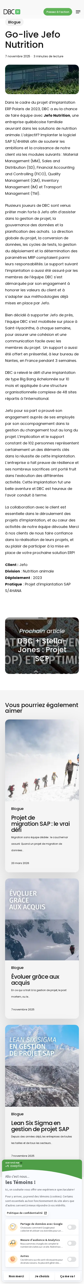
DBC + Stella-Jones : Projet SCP (42, 645)
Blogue (14, 22)
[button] (78, 12)
